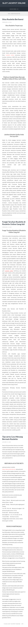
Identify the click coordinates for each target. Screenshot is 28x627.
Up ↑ (23, 623)
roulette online (10, 55)
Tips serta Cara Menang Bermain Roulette (12, 438)
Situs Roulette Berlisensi (12, 19)
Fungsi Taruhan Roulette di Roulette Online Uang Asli (13, 223)
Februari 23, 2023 (7, 227)
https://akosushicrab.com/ (9, 469)
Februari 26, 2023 (7, 22)
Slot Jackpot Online (14, 3)
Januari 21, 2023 (6, 442)
